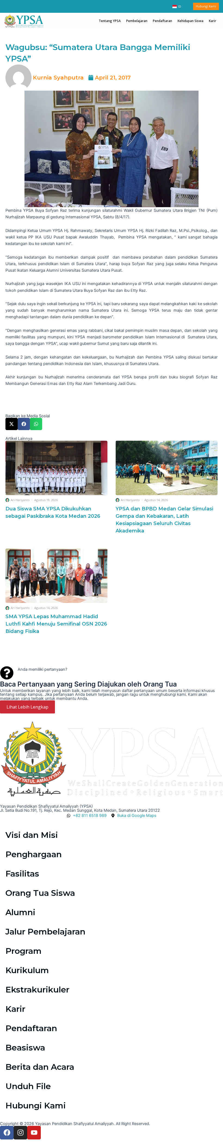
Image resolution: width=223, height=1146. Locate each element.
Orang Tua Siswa (40, 893)
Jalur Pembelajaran (45, 932)
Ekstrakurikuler (37, 990)
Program (23, 951)
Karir (212, 21)
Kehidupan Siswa (190, 21)
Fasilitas (22, 874)
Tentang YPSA (110, 21)
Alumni (20, 912)
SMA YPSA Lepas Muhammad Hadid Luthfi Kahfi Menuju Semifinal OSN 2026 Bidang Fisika (56, 624)
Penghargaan (33, 854)
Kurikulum (27, 970)
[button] (11, 424)
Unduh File (28, 1086)
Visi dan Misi (31, 835)
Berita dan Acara (39, 1067)
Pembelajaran (136, 21)
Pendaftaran (162, 21)
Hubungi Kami (35, 1106)
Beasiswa (25, 1048)
